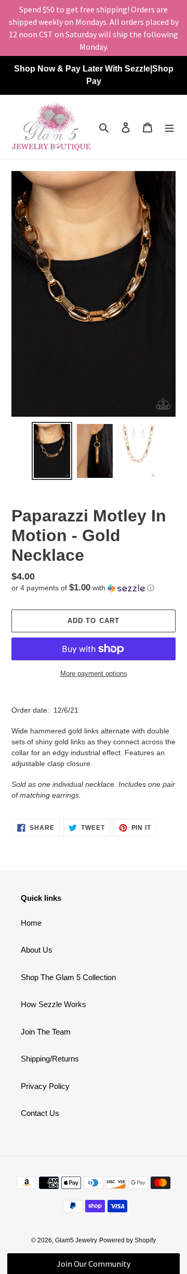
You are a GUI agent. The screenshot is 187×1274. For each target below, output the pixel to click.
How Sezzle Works (53, 1004)
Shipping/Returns (50, 1058)
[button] (82, 588)
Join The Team (46, 1031)
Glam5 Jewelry (76, 1240)
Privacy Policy (45, 1086)
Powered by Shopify (127, 1240)
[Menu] (169, 127)
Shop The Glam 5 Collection (68, 977)
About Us (36, 949)
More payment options (93, 673)
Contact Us (40, 1113)
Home (31, 922)
